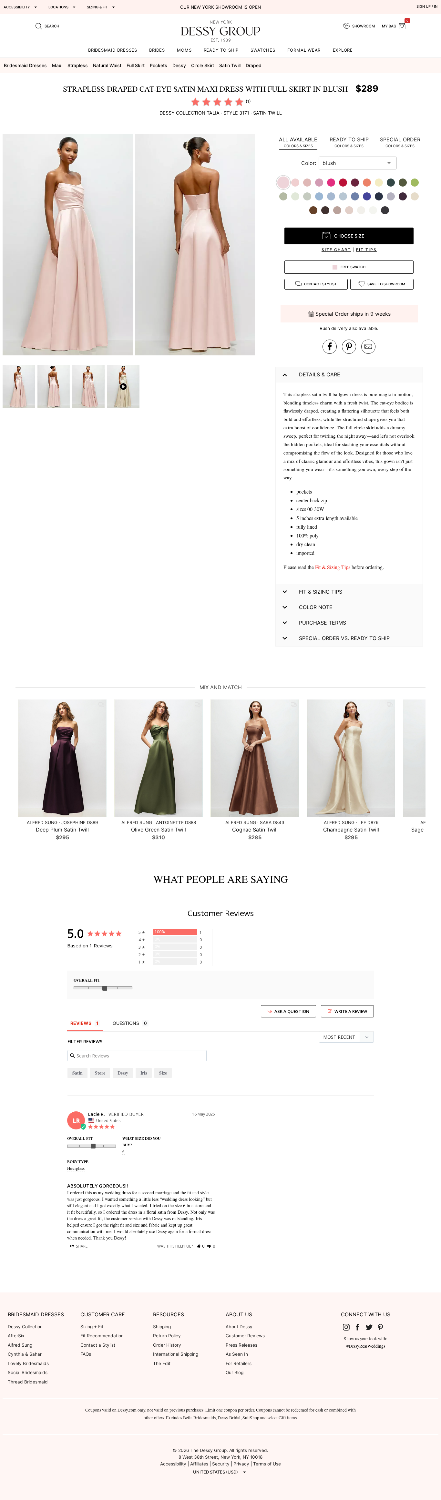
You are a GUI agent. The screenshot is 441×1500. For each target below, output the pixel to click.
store (100, 1072)
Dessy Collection (25, 1326)
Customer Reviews (245, 1335)
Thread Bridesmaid (28, 1381)
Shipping (162, 1326)
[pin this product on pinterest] (349, 347)
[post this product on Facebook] (330, 347)
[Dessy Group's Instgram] (348, 1327)
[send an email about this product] (368, 347)
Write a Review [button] (350, 1011)
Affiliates (199, 1463)
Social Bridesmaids (27, 1372)
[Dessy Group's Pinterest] (383, 1327)
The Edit (161, 1363)
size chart (336, 249)
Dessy (123, 1072)
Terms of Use (267, 1463)
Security (221, 1463)
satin (77, 1072)
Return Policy (167, 1335)
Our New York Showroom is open (220, 7)
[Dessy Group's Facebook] (360, 1327)
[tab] (298, 142)
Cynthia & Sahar (25, 1354)
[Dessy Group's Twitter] (371, 1327)
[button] (69, 245)
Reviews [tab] (80, 1023)
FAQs (85, 1354)
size (163, 1072)
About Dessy (239, 1326)
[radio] (195, 102)
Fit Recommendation (102, 1335)
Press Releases (241, 1345)
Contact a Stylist (97, 1345)
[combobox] (353, 163)
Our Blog (234, 1372)
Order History (167, 1345)
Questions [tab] (126, 1023)
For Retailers (238, 1363)
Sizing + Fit (91, 1326)
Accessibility (173, 1463)
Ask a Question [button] (291, 1011)
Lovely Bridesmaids (28, 1363)
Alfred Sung (20, 1345)
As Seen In (237, 1354)
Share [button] (81, 1246)
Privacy (241, 1463)
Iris (143, 1072)
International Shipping (175, 1354)
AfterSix (16, 1335)
